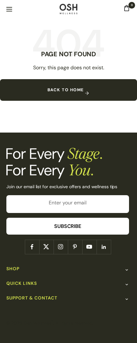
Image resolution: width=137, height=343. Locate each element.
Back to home (65, 90)
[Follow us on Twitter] (46, 247)
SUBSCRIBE (67, 226)
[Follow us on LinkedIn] (104, 247)
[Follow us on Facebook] (32, 247)
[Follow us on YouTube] (89, 247)
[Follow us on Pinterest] (75, 247)
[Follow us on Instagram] (61, 247)
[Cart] (127, 9)
